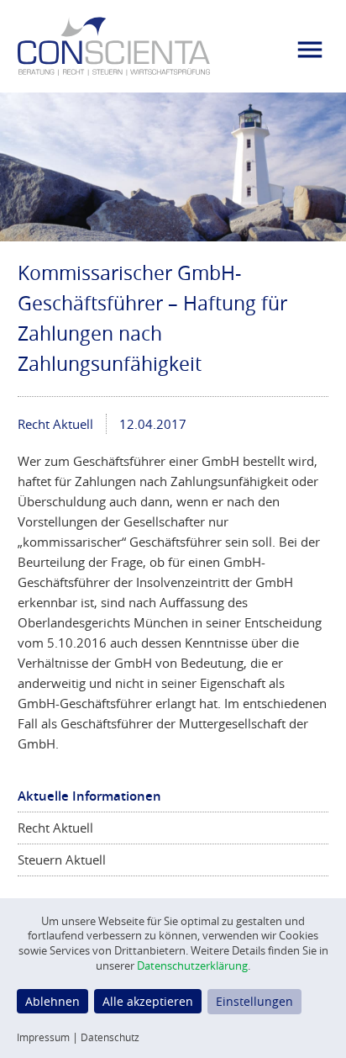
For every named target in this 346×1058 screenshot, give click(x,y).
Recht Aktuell (55, 423)
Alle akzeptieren (147, 1001)
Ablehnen (52, 1001)
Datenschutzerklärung (192, 966)
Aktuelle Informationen (89, 796)
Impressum (43, 1037)
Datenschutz (110, 1037)
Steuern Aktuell (62, 859)
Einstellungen (254, 1001)
